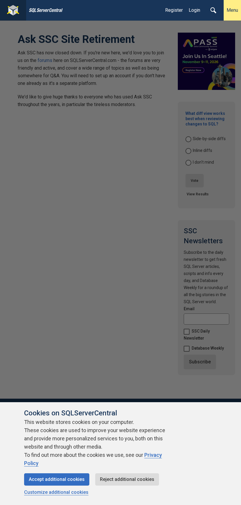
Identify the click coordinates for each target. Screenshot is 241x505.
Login (194, 10)
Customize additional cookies (56, 492)
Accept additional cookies (57, 479)
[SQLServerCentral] (13, 10)
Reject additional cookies (127, 479)
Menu (232, 10)
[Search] (213, 10)
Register (174, 10)
